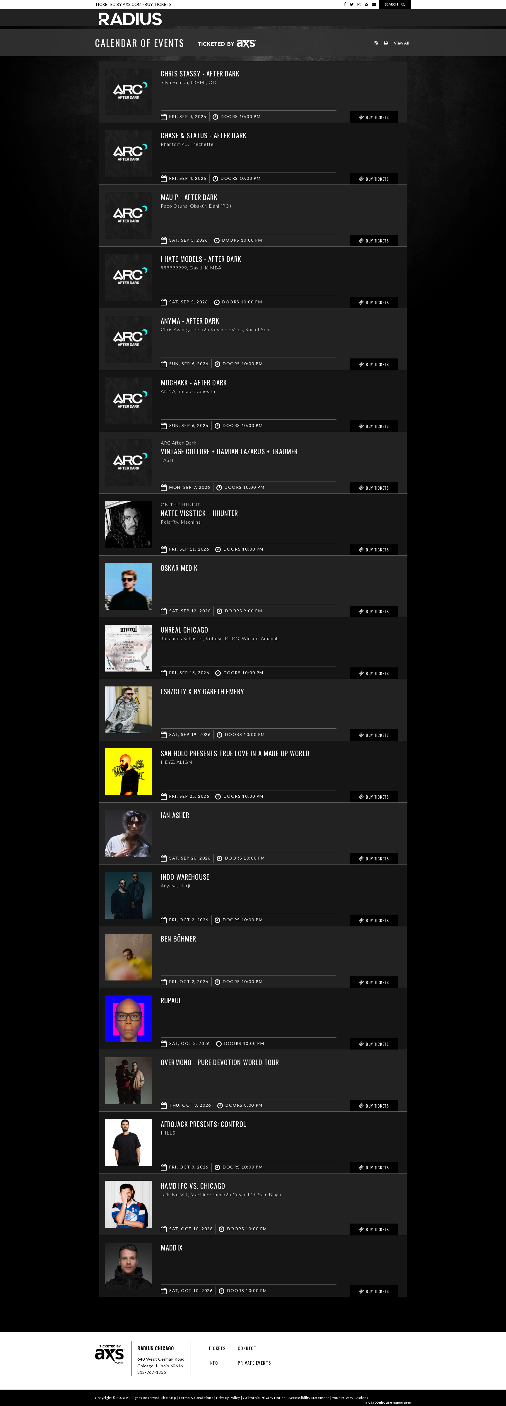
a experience (388, 1402)
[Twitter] (352, 4)
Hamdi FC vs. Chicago (193, 1186)
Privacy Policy (228, 1397)
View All (401, 42)
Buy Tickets (158, 4)
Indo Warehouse (185, 877)
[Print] (386, 42)
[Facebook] (345, 4)
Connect (247, 1348)
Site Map (168, 1397)
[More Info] (128, 113)
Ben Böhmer (178, 939)
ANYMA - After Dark (190, 321)
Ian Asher (175, 815)
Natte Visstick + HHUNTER (199, 513)
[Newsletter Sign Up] (374, 4)
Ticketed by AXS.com (226, 44)
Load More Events (253, 1308)
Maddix (172, 1248)
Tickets (217, 1348)
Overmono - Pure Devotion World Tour (220, 1062)
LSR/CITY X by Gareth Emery (202, 691)
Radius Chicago (130, 19)
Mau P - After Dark (189, 197)
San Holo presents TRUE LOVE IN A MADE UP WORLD (235, 753)
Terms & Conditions (196, 1397)
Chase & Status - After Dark (204, 135)
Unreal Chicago (184, 630)
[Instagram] (359, 4)
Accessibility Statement (308, 1397)
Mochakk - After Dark (194, 382)
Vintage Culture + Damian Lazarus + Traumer (229, 451)
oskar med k (179, 568)
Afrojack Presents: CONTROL (203, 1124)
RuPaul (171, 1000)
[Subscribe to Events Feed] (376, 42)
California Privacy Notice (264, 1397)
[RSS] (366, 4)
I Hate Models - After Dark (201, 259)
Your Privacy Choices (350, 1397)
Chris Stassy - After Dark (200, 73)
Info (213, 1362)
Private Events (254, 1362)
